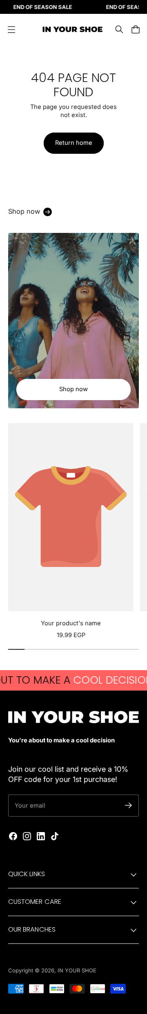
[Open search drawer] (119, 29)
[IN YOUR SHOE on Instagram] (27, 836)
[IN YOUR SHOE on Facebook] (13, 836)
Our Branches (32, 929)
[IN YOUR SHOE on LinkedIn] (41, 836)
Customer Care (34, 901)
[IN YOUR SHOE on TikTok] (55, 836)
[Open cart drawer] (135, 29)
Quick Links (26, 874)
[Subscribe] (128, 805)
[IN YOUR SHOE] (71, 29)
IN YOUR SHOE (77, 970)
